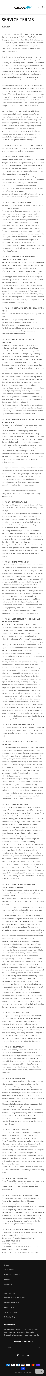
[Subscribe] (39, 1347)
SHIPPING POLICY (10, 1293)
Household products (12, 1275)
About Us (7, 1279)
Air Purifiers (9, 1270)
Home (6, 1265)
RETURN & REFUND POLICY (14, 1298)
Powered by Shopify (28, 1372)
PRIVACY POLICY (10, 1307)
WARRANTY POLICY (11, 1303)
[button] (2, 7)
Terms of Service (10, 1312)
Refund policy (9, 1317)
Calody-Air (20, 1372)
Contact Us (8, 1284)
